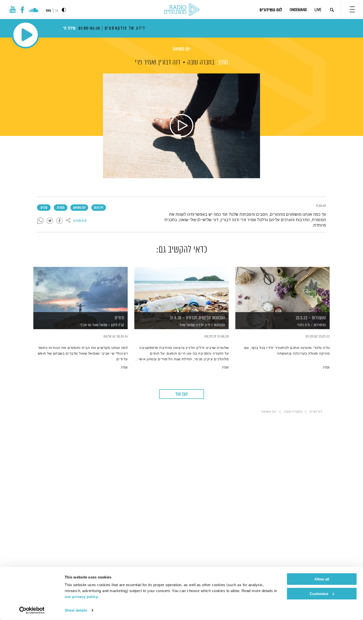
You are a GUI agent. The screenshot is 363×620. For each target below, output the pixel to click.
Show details (76, 610)
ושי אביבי (85, 325)
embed (80, 221)
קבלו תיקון (117, 325)
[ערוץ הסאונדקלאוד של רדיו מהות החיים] (33, 10)
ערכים (43, 208)
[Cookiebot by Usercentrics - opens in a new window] (32, 610)
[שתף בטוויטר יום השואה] (50, 220)
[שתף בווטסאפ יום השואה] (40, 220)
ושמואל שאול (187, 325)
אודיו (326, 367)
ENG (48, 10)
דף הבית (315, 411)
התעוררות (320, 325)
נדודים (119, 318)
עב (56, 11)
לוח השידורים (271, 10)
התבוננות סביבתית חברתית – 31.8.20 (197, 318)
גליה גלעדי (303, 325)
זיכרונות (98, 208)
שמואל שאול (99, 325)
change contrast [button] (64, 10)
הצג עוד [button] (181, 394)
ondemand (298, 9)
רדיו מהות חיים (181, 9)
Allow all (321, 579)
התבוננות (219, 325)
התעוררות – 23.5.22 (311, 318)
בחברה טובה (200, 62)
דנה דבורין (169, 62)
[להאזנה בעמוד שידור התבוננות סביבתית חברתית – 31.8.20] (181, 289)
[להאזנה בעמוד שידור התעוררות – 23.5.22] (282, 289)
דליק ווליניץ (202, 325)
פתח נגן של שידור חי (25, 34)
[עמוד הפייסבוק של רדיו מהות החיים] (22, 9)
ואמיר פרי (145, 62)
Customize (319, 593)
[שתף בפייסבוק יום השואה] (59, 220)
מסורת (60, 208)
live (318, 9)
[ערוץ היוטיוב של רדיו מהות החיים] (13, 9)
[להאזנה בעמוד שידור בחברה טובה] (181, 126)
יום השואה (181, 49)
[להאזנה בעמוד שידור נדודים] (80, 289)
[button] (352, 9)
